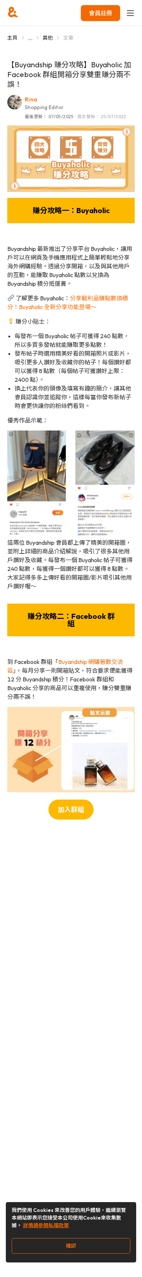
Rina (31, 99)
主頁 (12, 38)
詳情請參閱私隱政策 (46, 1225)
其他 (48, 38)
